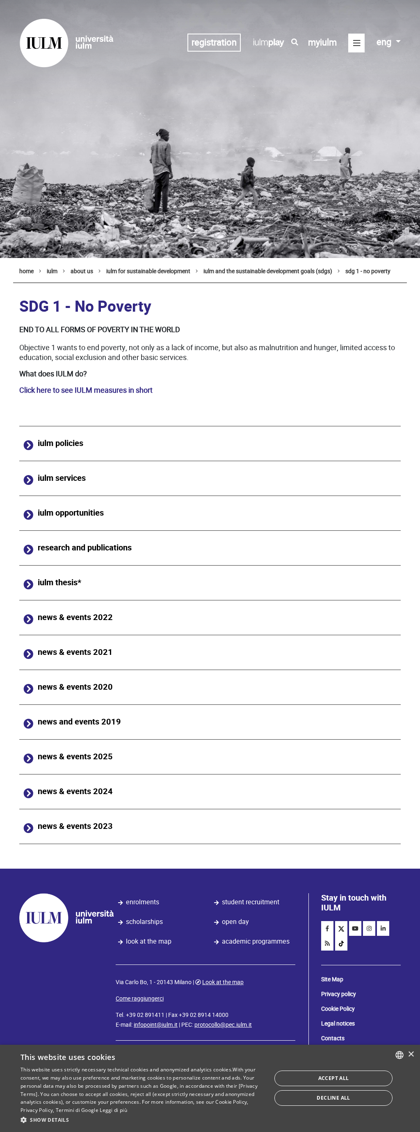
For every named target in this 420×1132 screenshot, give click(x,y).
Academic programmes (256, 941)
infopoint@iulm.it (156, 1025)
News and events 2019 (79, 722)
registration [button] (214, 42)
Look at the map (148, 941)
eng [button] (385, 42)
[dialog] (210, 1088)
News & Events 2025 (75, 757)
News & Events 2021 (75, 652)
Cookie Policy (338, 1009)
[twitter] (341, 928)
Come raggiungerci (140, 998)
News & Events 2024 (75, 791)
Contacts (333, 1038)
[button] (142, 1120)
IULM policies (60, 443)
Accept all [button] (333, 1078)
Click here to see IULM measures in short (86, 390)
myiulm (322, 42)
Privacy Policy (37, 1110)
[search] (294, 42)
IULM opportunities (71, 513)
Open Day (235, 921)
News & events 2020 (75, 687)
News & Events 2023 (75, 826)
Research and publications (85, 548)
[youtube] (355, 928)
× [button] (411, 1054)
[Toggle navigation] (356, 43)
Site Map (332, 979)
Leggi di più (113, 1110)
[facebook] (327, 928)
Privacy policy (338, 994)
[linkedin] (383, 928)
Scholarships (144, 921)
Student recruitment (250, 902)
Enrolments (142, 902)
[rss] (327, 943)
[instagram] (369, 928)
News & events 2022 (75, 617)
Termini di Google (77, 1110)
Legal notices (338, 1023)
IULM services (62, 478)
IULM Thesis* (59, 583)
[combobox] (399, 1055)
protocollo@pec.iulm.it (223, 1025)
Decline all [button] (333, 1097)
